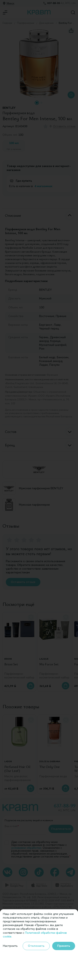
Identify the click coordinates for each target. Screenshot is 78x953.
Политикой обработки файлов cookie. (35, 934)
